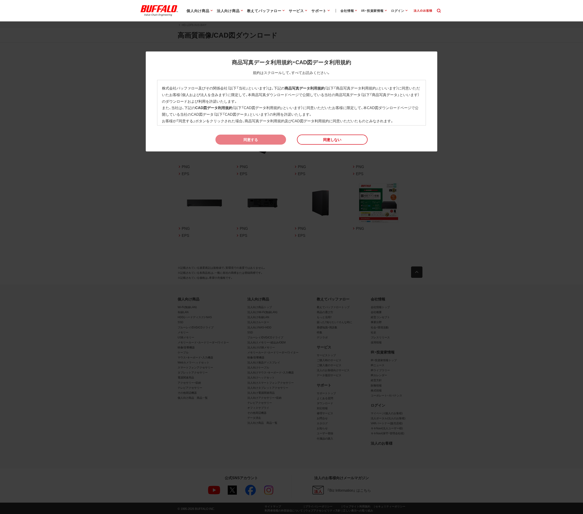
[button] (332, 140)
